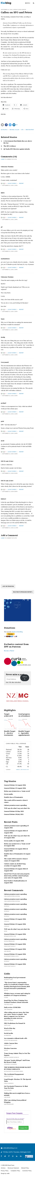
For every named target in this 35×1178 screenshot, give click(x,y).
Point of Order (8, 1020)
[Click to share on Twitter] (10, 124)
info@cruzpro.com (10, 936)
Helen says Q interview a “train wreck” (17, 844)
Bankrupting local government (14, 977)
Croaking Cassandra (10, 1064)
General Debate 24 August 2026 (15, 785)
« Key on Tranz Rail (8, 586)
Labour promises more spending (15, 805)
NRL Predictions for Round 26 (14, 1023)
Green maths (8, 794)
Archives (3, 1168)
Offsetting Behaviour (10, 1040)
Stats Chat (7, 1025)
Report (21, 183)
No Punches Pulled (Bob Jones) (13, 1071)
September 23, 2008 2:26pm (9, 433)
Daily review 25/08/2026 (12, 1007)
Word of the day (9, 1028)
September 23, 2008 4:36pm (9, 453)
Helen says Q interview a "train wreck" (17, 791)
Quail (5, 931)
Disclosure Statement (13, 1168)
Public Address (8, 1083)
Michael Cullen (14, 129)
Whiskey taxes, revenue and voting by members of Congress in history (17, 994)
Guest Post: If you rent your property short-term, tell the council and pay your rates (17, 876)
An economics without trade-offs (15, 1038)
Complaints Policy (15, 1170)
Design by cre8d (5, 1173)
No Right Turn (8, 979)
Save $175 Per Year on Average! (15, 1118)
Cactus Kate (7, 1090)
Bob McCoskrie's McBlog (11, 1057)
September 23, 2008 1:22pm (9, 251)
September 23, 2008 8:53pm (9, 473)
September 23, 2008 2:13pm (9, 414)
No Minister (7, 1035)
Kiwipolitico (7, 1045)
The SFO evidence (10, 146)
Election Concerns (10, 1048)
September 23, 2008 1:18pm (9, 219)
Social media (8, 1033)
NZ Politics (4, 129)
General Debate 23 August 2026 (15, 869)
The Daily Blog (8, 1004)
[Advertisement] (17, 561)
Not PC (6, 990)
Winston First (30, 129)
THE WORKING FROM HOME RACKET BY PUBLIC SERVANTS (17, 1068)
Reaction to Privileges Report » (23, 592)
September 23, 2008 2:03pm (9, 395)
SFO (22, 129)
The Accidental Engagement (14, 1074)
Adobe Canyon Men (11, 1043)
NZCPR (6, 1050)
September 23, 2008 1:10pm (9, 185)
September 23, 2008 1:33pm (9, 269)
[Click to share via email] (2, 124)
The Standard (8, 1009)
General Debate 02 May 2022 (14, 811)
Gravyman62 (5, 362)
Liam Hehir (7, 1097)
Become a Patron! (9, 651)
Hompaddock (8, 1030)
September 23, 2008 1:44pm (9, 355)
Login (2, 159)
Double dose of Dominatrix (13, 797)
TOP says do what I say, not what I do (17, 808)
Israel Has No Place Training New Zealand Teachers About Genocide (16, 1001)
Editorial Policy (25, 1168)
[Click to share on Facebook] (6, 124)
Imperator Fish (8, 1076)
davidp (3, 337)
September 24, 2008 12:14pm (10, 527)
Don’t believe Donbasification (14, 881)
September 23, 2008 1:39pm (9, 329)
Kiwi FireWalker (9, 1104)
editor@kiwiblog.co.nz (10, 1148)
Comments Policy (27, 1170)
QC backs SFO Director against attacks (17, 149)
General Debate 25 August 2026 (15, 788)
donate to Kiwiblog (17, 632)
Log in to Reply (12, 183)
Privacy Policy (4, 1170)
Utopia (6, 997)
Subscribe (25, 678)
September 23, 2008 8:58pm (9, 491)
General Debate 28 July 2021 (14, 814)
